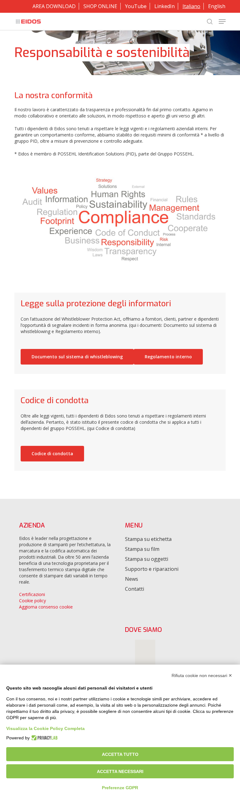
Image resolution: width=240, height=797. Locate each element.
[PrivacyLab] (44, 738)
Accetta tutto (120, 754)
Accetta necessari (120, 771)
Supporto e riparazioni (151, 569)
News (131, 578)
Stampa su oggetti (146, 559)
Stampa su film (142, 549)
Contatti (134, 588)
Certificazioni (32, 594)
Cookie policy (32, 601)
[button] (222, 21)
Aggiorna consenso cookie (46, 607)
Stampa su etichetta (148, 539)
